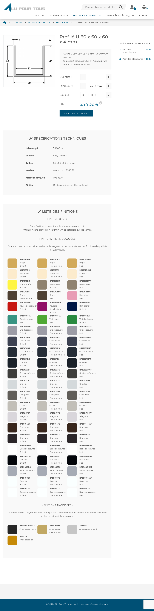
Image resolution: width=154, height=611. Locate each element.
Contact (145, 15)
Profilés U (62, 22)
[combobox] (93, 96)
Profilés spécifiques (120, 15)
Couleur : (65, 95)
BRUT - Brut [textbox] (89, 95)
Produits (17, 22)
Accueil (40, 15)
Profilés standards (87, 15)
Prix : (62, 104)
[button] (50, 40)
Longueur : (66, 86)
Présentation (59, 15)
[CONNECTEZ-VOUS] (133, 7)
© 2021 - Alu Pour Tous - (77, 604)
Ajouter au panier (76, 113)
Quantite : (65, 77)
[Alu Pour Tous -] (24, 7)
